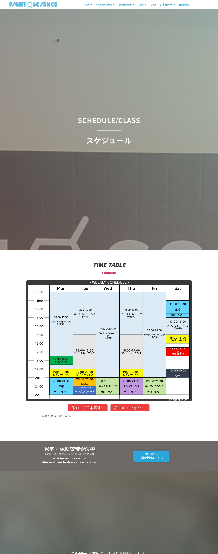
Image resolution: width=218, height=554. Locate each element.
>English (109, 272)
